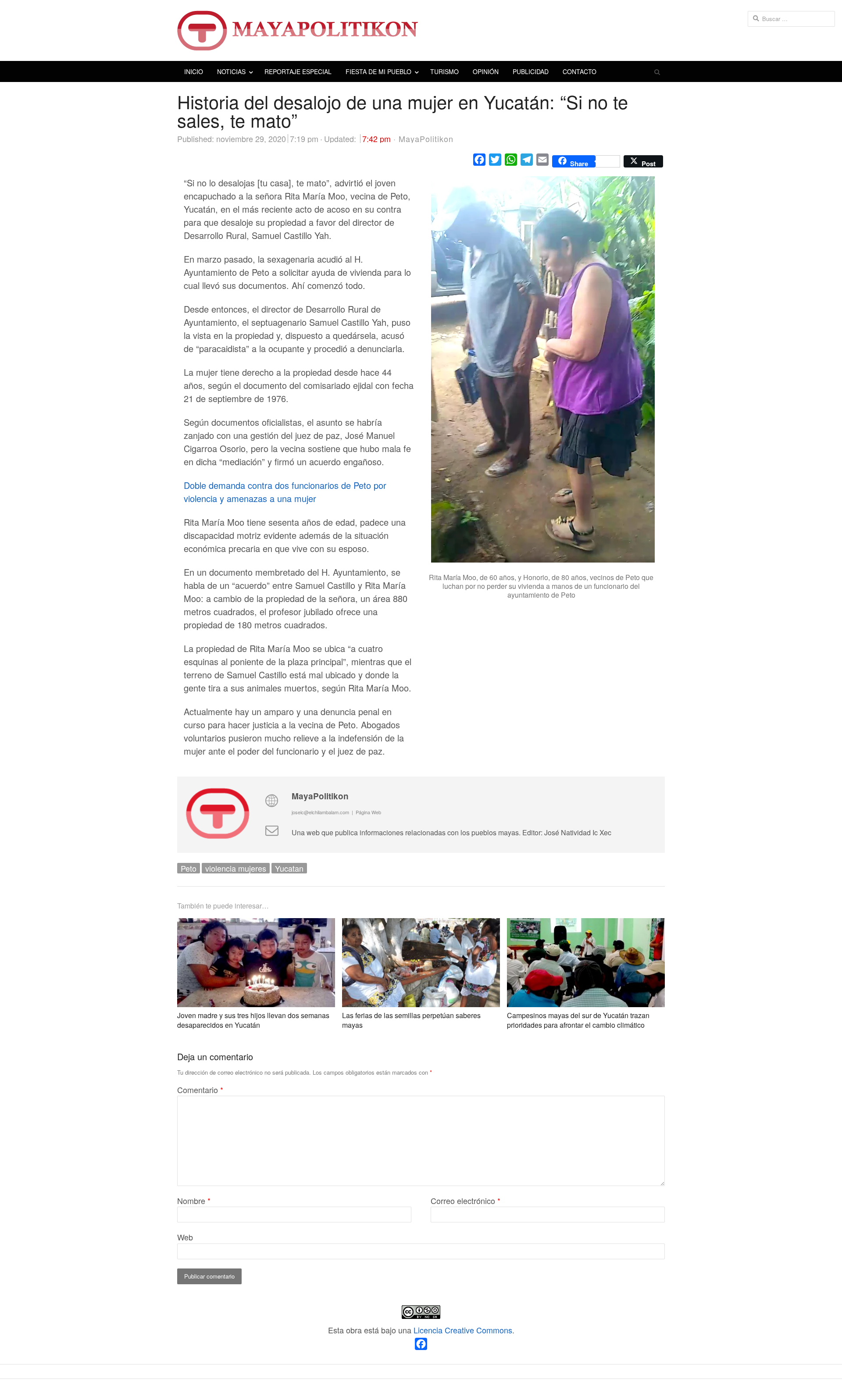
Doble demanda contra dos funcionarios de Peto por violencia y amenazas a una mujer (285, 492)
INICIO (193, 71)
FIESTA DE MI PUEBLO (378, 71)
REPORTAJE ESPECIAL (298, 71)
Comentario (200, 1089)
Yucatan (289, 868)
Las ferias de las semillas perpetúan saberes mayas (411, 1020)
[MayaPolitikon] (421, 30)
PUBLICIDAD (531, 71)
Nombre (193, 1200)
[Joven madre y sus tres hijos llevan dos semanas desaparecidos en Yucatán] (256, 925)
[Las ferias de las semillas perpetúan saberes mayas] (421, 925)
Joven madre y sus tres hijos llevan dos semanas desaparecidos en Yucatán (253, 1020)
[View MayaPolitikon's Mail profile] (271, 829)
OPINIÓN (486, 71)
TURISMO (444, 71)
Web (185, 1237)
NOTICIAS (231, 71)
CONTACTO (579, 71)
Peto (188, 868)
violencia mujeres (235, 868)
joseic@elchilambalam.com (320, 812)
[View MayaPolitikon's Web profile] (271, 800)
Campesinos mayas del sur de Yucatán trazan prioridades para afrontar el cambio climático (578, 1020)
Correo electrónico (465, 1200)
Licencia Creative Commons (463, 1330)
